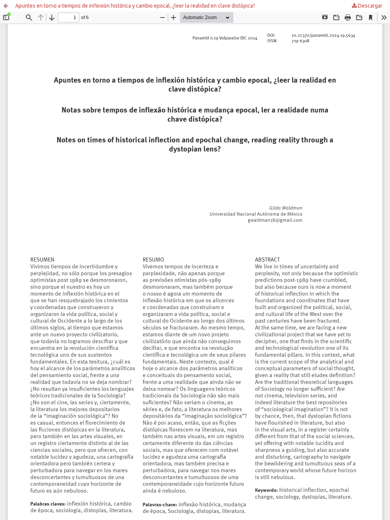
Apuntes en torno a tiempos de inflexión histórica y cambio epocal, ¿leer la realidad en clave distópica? (135, 6)
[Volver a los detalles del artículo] (5, 5)
